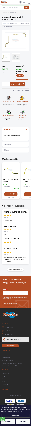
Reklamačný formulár (15, 395)
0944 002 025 (9, 330)
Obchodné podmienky (7, 360)
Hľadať (26, 7)
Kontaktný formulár (10, 345)
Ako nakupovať (6, 357)
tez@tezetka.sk (9, 327)
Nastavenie (15, 416)
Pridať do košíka (16, 84)
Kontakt (4, 379)
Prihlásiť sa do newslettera (10, 303)
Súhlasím (23, 421)
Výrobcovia (5, 384)
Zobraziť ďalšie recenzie (15, 269)
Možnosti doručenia (22, 79)
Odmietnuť (8, 421)
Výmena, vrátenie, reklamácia (9, 366)
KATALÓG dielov (6, 373)
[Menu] (29, 2)
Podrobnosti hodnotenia (23, 23)
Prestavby (4, 381)
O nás (3, 376)
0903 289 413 (9, 334)
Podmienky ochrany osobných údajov (12, 363)
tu (21, 411)
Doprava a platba (6, 355)
